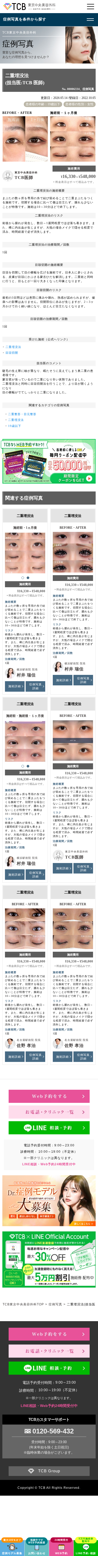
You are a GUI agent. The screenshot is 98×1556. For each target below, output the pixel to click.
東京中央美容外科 (26, 172)
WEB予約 (61, 1553)
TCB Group (49, 1471)
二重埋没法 (13, 346)
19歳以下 (14, 425)
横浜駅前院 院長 (27, 669)
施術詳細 (14, 686)
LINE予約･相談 (86, 1553)
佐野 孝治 (26, 1045)
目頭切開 (11, 352)
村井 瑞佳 (26, 675)
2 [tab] (28, 577)
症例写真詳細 (35, 686)
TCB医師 (24, 177)
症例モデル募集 (12, 1553)
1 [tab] (22, 577)
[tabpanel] (25, 550)
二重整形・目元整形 (22, 414)
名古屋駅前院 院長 (29, 1040)
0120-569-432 (53, 1431)
